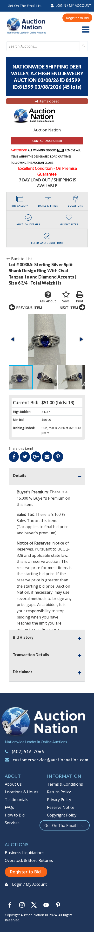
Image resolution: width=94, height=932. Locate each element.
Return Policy (59, 792)
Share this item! (21, 448)
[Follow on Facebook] (10, 905)
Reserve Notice (60, 807)
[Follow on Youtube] (46, 905)
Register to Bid (77, 18)
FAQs (9, 807)
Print (79, 301)
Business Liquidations (24, 852)
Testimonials (16, 799)
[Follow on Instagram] (22, 905)
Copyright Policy (61, 815)
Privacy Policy (59, 799)
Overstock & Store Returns (29, 860)
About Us (13, 784)
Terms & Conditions (65, 784)
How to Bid (15, 815)
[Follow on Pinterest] (58, 905)
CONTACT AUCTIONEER (47, 141)
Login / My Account (73, 5)
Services (12, 822)
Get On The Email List (25, 5)
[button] (47, 339)
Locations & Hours (21, 792)
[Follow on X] (34, 905)
